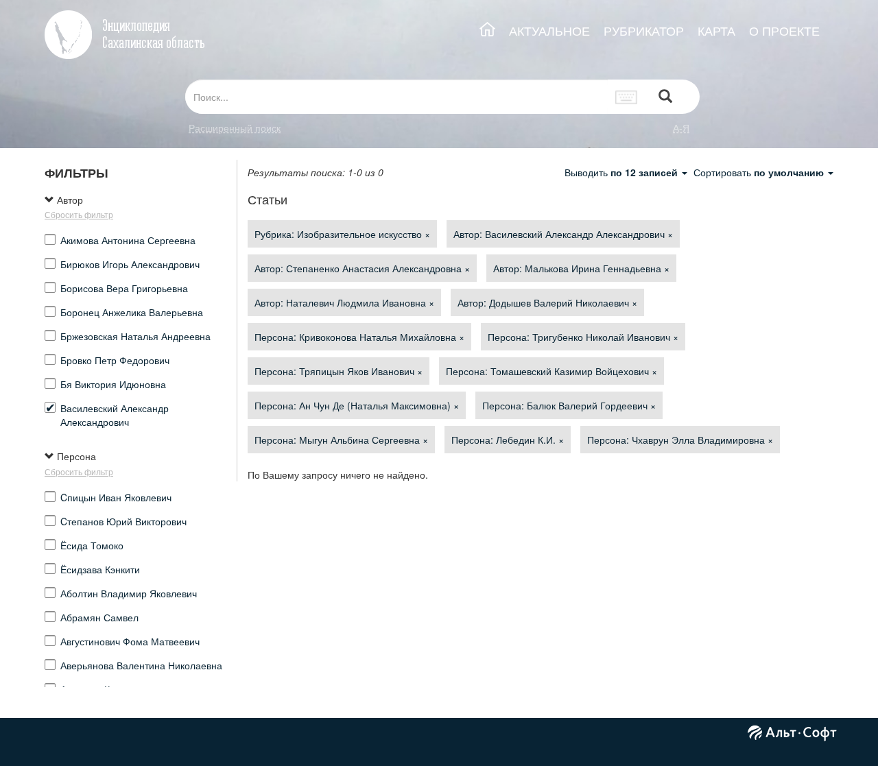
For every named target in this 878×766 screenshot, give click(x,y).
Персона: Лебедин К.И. (507, 439)
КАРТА (716, 30)
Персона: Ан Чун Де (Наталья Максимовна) (356, 405)
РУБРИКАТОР (644, 30)
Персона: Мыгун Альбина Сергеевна (341, 439)
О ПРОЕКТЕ (784, 30)
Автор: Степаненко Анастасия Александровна (362, 268)
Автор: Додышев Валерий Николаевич (547, 302)
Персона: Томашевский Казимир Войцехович (551, 371)
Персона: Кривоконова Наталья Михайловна (359, 337)
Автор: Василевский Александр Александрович (563, 234)
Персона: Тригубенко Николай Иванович (583, 337)
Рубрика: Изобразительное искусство (342, 234)
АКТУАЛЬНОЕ (549, 30)
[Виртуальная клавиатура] (626, 96)
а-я (681, 127)
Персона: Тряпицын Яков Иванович (338, 371)
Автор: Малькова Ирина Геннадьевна (581, 268)
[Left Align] (665, 97)
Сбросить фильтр (79, 214)
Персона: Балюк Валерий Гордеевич (569, 405)
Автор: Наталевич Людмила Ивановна (344, 302)
